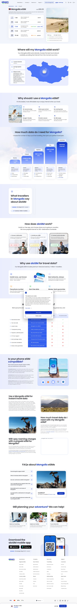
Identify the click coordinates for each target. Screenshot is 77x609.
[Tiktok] (67, 600)
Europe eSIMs (21, 564)
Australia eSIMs (21, 593)
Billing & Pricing (63, 586)
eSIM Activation (35, 569)
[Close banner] (51, 292)
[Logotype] (5, 2)
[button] (26, 18)
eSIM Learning (50, 576)
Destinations (11, 6)
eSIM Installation (35, 566)
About (34, 576)
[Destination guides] (38, 520)
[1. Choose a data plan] (18, 243)
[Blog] (18, 520)
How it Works (36, 561)
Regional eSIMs (22, 561)
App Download (35, 564)
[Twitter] (57, 600)
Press (34, 583)
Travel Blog (49, 561)
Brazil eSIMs (21, 588)
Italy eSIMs (21, 590)
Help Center (63, 576)
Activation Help (63, 566)
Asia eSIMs (21, 571)
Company (35, 559)
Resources (49, 559)
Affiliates (34, 581)
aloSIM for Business (36, 571)
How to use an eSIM (50, 586)
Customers (63, 561)
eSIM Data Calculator (50, 583)
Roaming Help (49, 588)
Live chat (62, 564)
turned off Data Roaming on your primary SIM (17, 451)
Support (63, 559)
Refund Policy (63, 569)
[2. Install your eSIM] (38, 243)
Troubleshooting (63, 588)
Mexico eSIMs (21, 581)
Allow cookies (38, 312)
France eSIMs (21, 586)
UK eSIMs (20, 583)
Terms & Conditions (64, 571)
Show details (27, 308)
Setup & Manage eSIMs (64, 583)
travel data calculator (50, 431)
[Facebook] (55, 600)
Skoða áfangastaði (49, 2)
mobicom (15, 63)
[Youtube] (62, 600)
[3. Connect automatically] (58, 243)
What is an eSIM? (49, 581)
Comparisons (49, 569)
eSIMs (48, 571)
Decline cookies (38, 315)
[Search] (66, 3)
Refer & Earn (35, 586)
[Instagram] (65, 600)
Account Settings (64, 581)
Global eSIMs (21, 566)
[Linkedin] (60, 600)
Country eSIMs (22, 576)
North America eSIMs (22, 569)
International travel (50, 564)
